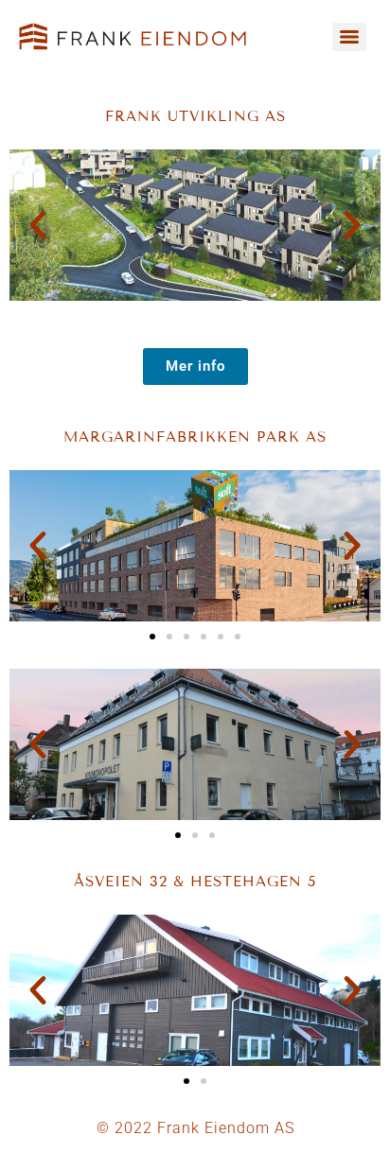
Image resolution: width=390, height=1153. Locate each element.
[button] (38, 225)
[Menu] (349, 37)
